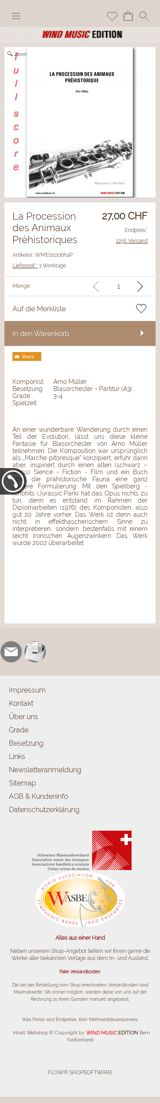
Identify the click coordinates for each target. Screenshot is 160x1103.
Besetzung (26, 743)
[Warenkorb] (128, 16)
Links (17, 756)
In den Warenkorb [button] (40, 333)
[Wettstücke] (80, 831)
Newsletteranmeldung (45, 770)
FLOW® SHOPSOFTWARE (80, 1072)
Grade (18, 730)
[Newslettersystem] (35, 652)
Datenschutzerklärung (44, 809)
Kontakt (21, 703)
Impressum (27, 690)
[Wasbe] (80, 873)
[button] (16, 16)
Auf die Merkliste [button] (39, 309)
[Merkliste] (112, 16)
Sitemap (22, 783)
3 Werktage (39, 266)
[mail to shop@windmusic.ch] (11, 652)
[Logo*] (80, 30)
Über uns (23, 716)
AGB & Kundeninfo (38, 796)
